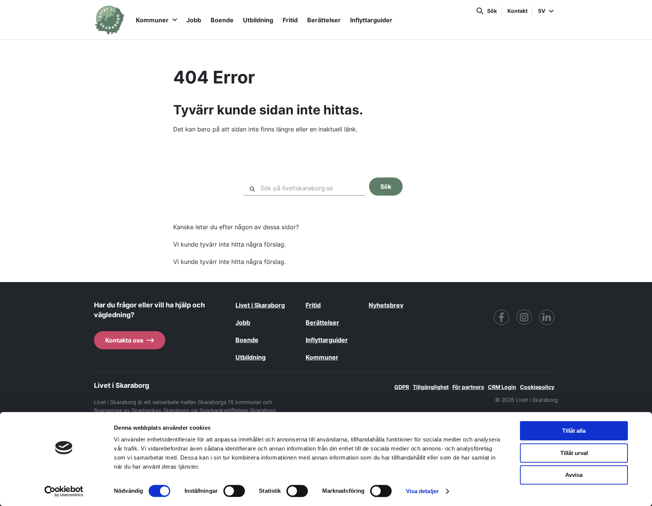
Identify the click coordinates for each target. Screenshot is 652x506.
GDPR (401, 387)
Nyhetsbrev (386, 305)
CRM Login (502, 387)
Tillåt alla (574, 430)
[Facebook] (501, 317)
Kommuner (152, 20)
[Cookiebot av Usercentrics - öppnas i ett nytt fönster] (64, 491)
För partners (468, 387)
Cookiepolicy (537, 387)
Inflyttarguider (371, 20)
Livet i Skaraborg (260, 305)
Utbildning (258, 20)
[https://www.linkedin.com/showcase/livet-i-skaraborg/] (546, 317)
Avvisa (574, 475)
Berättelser (324, 20)
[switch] (234, 491)
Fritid (290, 20)
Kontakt (517, 11)
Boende (222, 20)
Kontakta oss (124, 340)
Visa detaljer (422, 491)
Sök (492, 11)
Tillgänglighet (431, 387)
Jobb (193, 20)
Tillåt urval (574, 453)
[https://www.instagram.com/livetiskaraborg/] (524, 317)
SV (541, 11)
